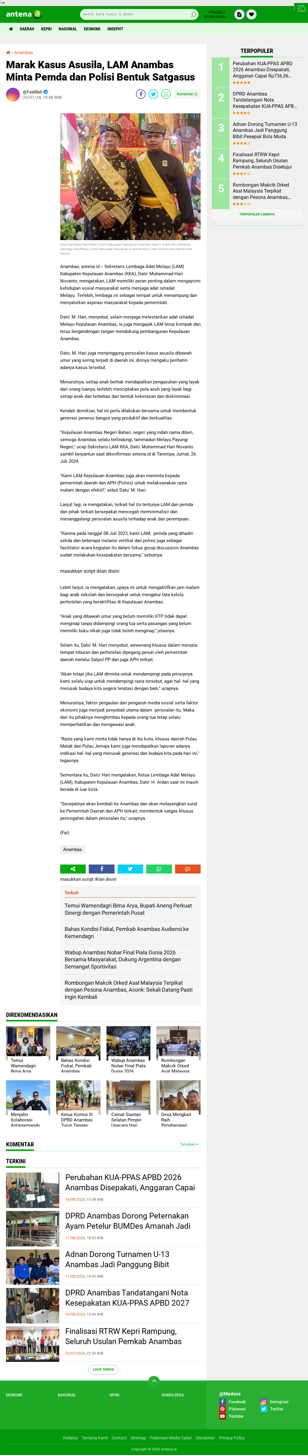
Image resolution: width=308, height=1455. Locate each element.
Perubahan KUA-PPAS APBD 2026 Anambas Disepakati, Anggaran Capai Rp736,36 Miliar (130, 1187)
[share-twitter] (153, 94)
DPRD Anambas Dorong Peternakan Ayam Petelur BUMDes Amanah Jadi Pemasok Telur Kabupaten (127, 1226)
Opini (114, 1394)
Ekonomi (92, 28)
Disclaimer (205, 1437)
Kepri (46, 28)
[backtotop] (154, 1382)
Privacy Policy (232, 1437)
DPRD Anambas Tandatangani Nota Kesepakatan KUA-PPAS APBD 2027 (127, 1297)
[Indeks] (239, 14)
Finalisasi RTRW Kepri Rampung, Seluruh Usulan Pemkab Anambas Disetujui (123, 1341)
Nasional (68, 28)
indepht (115, 28)
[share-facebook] (141, 94)
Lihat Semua (103, 1369)
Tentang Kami (95, 1437)
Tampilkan (188, 1144)
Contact (119, 1437)
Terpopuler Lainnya (256, 214)
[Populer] (251, 14)
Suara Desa (173, 1394)
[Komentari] (188, 869)
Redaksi (70, 1437)
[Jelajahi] (301, 8)
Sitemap (138, 1437)
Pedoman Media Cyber (171, 1437)
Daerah (27, 28)
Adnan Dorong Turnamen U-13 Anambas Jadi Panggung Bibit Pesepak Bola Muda (117, 1264)
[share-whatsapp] (166, 94)
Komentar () (187, 94)
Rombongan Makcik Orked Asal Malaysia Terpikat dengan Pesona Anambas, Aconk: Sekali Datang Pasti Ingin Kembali (261, 191)
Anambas (72, 849)
